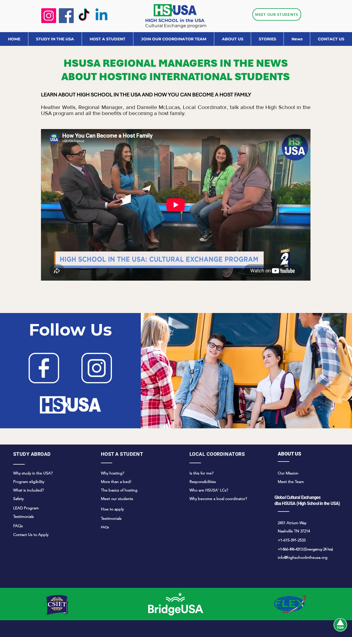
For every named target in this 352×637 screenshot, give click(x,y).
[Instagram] (48, 15)
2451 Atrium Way (292, 522)
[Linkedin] (101, 15)
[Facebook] (66, 15)
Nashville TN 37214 (294, 531)
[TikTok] (83, 15)
